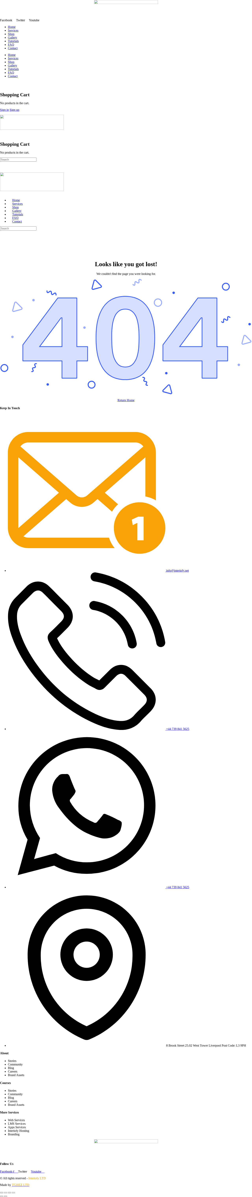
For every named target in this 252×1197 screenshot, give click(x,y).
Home (12, 27)
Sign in (4, 109)
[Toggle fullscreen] (5, 1192)
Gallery (12, 37)
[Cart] (2, 86)
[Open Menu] (2, 113)
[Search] (2, 82)
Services (13, 30)
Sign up (14, 109)
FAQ (11, 44)
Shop (11, 34)
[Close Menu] (2, 193)
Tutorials (13, 41)
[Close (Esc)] (13, 1192)
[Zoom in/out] (1, 1192)
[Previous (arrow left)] (1, 1196)
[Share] (9, 1192)
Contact (13, 48)
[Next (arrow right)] (5, 1196)
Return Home (126, 400)
